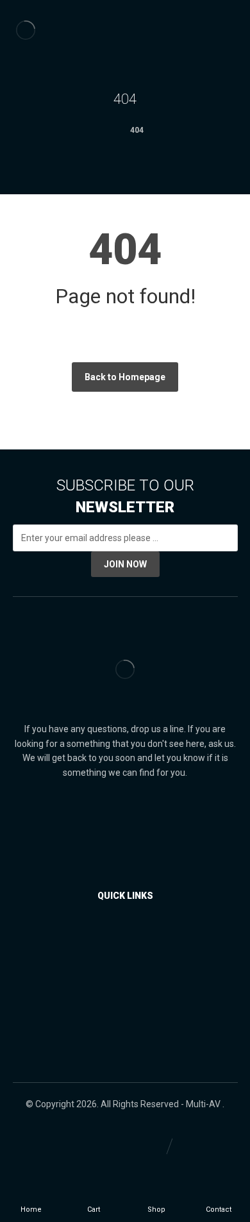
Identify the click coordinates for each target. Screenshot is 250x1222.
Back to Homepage (125, 377)
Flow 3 (128, 995)
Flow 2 (128, 976)
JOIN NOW (125, 564)
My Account (128, 1015)
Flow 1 (128, 957)
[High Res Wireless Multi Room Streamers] (25, 30)
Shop (127, 938)
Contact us (127, 1034)
